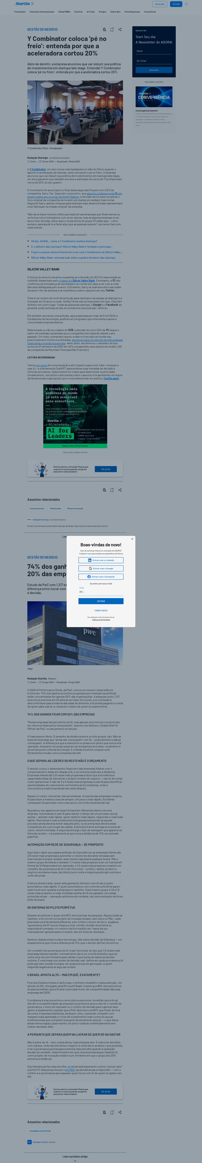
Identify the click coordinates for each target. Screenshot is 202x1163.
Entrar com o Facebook (103, 576)
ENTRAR (101, 601)
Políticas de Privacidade (101, 620)
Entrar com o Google (103, 568)
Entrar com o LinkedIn (103, 560)
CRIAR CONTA (101, 610)
